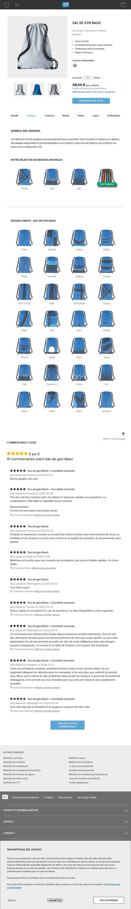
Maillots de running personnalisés (22, 770)
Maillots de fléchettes (81, 762)
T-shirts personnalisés (81, 766)
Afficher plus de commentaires (67, 725)
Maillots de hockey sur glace (19, 774)
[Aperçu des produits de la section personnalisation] (6, 4)
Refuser (12, 900)
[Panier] (123, 4)
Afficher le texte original (47, 515)
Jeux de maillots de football (84, 778)
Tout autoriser (109, 900)
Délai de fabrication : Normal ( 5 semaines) (93, 92)
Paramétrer (55, 900)
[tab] (14, 115)
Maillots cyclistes (13, 758)
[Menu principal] (17, 4)
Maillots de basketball (15, 766)
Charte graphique (78, 782)
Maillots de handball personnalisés (88, 774)
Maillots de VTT (11, 782)
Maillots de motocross (15, 778)
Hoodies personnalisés (81, 770)
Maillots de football (14, 762)
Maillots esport (77, 758)
